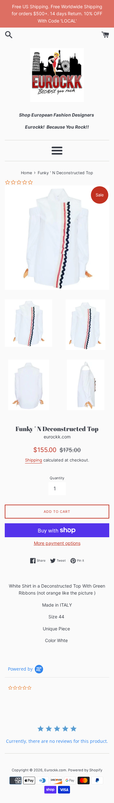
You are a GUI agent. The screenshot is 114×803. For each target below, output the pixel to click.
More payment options (57, 543)
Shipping (33, 459)
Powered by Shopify (85, 770)
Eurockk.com (55, 770)
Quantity (57, 478)
